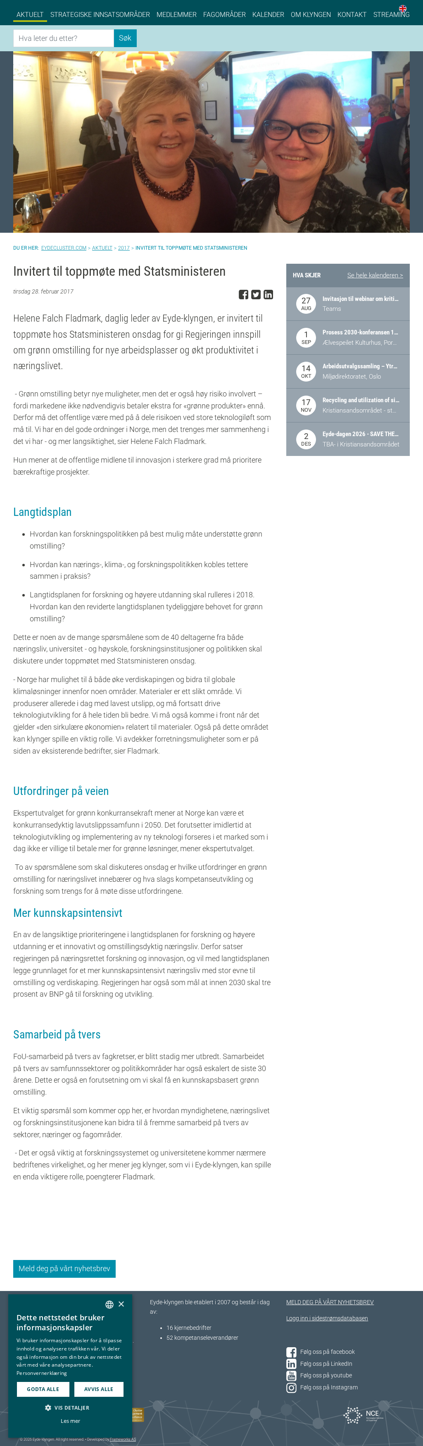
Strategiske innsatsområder (100, 15)
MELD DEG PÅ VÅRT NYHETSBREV (330, 1302)
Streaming (391, 15)
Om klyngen (311, 15)
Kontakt (352, 15)
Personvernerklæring (42, 1373)
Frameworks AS (123, 1439)
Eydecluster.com (63, 248)
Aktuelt (30, 15)
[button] (70, 1408)
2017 (124, 248)
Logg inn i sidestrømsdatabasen (327, 1318)
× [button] (121, 1304)
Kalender (268, 15)
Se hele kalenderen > (375, 275)
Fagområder (224, 15)
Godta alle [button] (43, 1389)
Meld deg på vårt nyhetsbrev (64, 1268)
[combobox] (109, 1304)
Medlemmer (177, 15)
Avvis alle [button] (99, 1389)
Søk (125, 37)
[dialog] (70, 1366)
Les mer (70, 1421)
